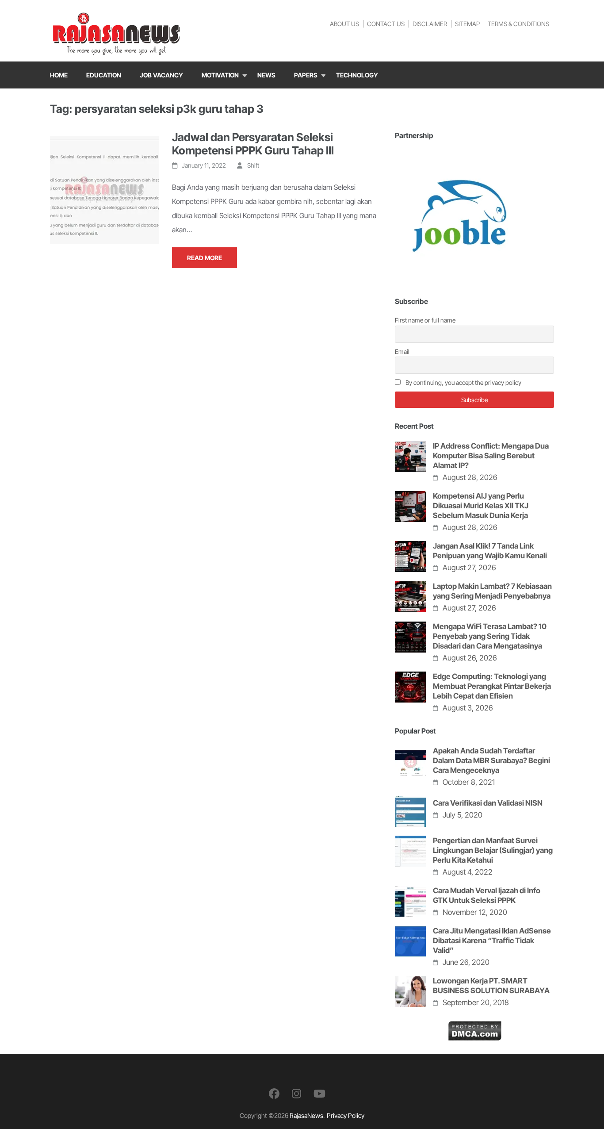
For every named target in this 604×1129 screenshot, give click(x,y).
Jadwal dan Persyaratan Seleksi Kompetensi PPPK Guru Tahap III (253, 144)
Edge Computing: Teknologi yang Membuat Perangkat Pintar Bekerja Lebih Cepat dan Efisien (492, 686)
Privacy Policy (345, 1115)
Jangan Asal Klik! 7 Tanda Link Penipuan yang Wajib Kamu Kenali (490, 550)
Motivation (220, 75)
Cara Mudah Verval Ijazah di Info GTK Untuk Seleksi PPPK (486, 895)
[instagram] (296, 1093)
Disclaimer (430, 23)
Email (402, 351)
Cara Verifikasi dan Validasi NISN (488, 803)
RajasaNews (306, 1115)
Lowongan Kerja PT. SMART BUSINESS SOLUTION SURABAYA (491, 985)
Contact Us (386, 23)
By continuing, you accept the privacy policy (462, 382)
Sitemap (467, 23)
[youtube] (319, 1093)
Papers (305, 75)
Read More (204, 257)
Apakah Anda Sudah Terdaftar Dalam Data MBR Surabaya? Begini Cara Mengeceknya (491, 760)
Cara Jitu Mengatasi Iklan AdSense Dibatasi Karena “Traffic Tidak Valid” (492, 940)
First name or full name (425, 320)
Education (103, 75)
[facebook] (274, 1093)
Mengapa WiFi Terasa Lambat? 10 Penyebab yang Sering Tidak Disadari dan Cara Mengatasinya (490, 636)
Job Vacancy (161, 75)
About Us (344, 23)
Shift (253, 165)
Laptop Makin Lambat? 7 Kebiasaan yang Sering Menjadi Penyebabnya (492, 591)
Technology (357, 75)
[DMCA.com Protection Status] (474, 1027)
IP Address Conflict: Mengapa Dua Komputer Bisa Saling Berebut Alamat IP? (491, 456)
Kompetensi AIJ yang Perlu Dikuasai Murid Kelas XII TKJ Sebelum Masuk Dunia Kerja (480, 506)
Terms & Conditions (518, 23)
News (266, 75)
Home (59, 75)
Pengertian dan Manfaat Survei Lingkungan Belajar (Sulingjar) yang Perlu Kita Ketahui (493, 850)
